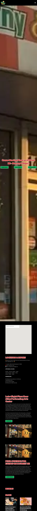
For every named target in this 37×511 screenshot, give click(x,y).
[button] (35, 3)
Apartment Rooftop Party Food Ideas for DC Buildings (25, 508)
